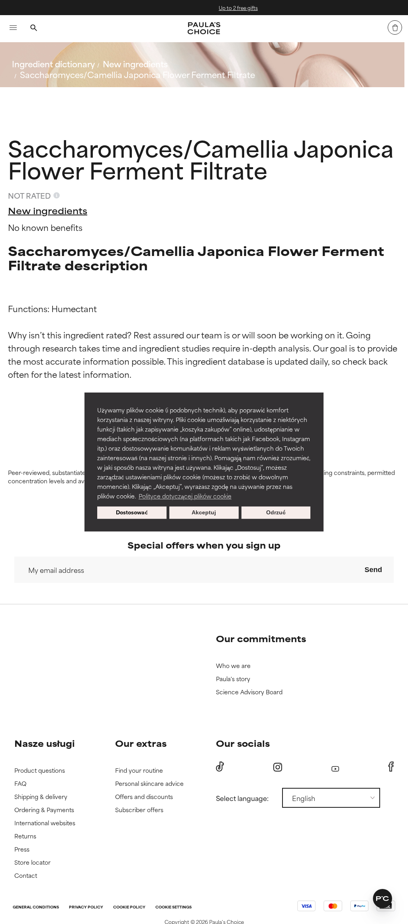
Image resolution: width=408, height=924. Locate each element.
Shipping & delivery (40, 797)
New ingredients (135, 63)
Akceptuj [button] (204, 513)
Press (21, 849)
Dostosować (132, 512)
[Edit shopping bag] (395, 27)
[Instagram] (277, 767)
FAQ (20, 784)
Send (373, 570)
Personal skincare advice (149, 784)
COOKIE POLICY (129, 907)
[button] (382, 898)
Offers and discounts (144, 797)
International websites (44, 823)
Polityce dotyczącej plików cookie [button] (185, 495)
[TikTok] (220, 767)
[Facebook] (391, 767)
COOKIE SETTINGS (173, 907)
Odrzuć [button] (276, 513)
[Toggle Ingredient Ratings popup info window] (56, 195)
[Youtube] (335, 767)
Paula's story (233, 679)
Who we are (233, 666)
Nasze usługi (44, 743)
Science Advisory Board (249, 692)
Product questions (39, 771)
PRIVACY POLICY (86, 907)
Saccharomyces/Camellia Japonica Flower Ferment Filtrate (137, 74)
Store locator (32, 862)
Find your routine (139, 771)
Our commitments (261, 638)
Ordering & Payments (44, 810)
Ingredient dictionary (53, 63)
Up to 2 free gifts (225, 8)
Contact (25, 876)
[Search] (33, 29)
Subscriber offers (139, 810)
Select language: (242, 798)
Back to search (47, 93)
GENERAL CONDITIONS (36, 907)
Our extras (141, 743)
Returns (25, 836)
